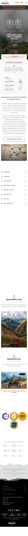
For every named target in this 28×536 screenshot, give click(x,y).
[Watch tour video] (20, 88)
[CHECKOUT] (21, 2)
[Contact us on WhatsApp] (19, 2)
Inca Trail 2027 (20, 6)
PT (13, 2)
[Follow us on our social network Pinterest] (12, 510)
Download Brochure (14, 139)
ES (11, 2)
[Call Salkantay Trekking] (15, 2)
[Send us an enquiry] (17, 2)
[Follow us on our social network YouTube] (17, 510)
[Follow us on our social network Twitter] (10, 510)
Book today (6, 8)
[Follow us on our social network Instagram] (14, 510)
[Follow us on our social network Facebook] (8, 510)
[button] (25, 329)
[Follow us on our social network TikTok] (19, 510)
